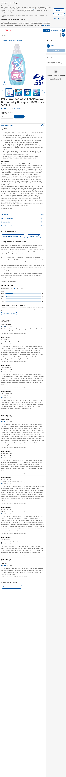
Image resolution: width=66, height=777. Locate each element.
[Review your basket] (48, 46)
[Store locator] (63, 30)
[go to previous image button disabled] (2, 92)
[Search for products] (63, 35)
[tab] (10, 92)
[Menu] (2, 30)
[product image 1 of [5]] (23, 65)
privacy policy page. (29, 9)
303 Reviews (17, 108)
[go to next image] (43, 92)
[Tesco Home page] (8, 30)
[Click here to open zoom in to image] (4, 83)
